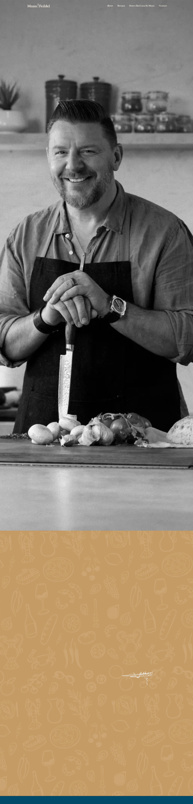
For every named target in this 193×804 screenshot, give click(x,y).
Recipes (121, 5)
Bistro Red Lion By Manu (141, 5)
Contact (163, 5)
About (110, 5)
